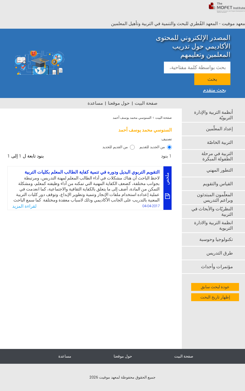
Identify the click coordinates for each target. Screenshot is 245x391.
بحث (212, 79)
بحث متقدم (214, 89)
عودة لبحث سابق (215, 287)
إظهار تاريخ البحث (215, 297)
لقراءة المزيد (24, 206)
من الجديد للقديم (152, 147)
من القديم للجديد (115, 147)
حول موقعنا (119, 103)
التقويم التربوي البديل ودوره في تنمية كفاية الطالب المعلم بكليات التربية (92, 172)
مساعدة (95, 103)
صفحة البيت (146, 103)
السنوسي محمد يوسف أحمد (132, 117)
